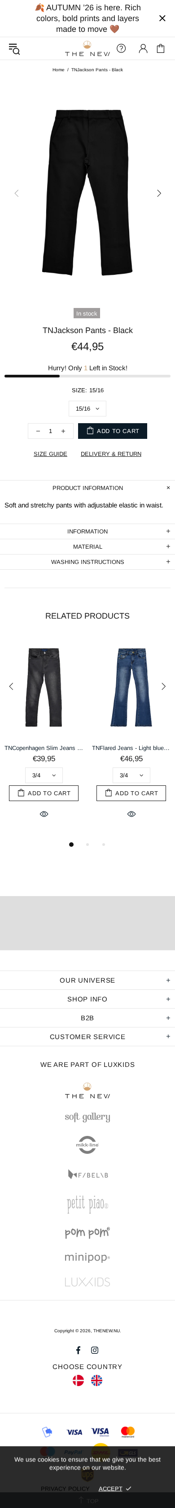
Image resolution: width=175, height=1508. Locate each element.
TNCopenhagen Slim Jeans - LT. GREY (43, 748)
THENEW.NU (87, 48)
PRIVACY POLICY (65, 1488)
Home (58, 69)
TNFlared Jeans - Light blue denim (131, 748)
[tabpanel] (44, 738)
